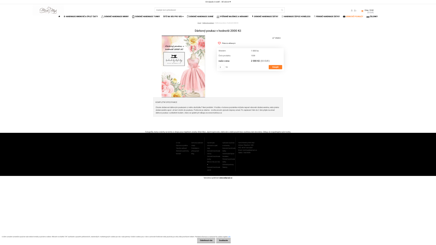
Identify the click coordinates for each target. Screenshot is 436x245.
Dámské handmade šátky (228, 149)
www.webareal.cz (225, 178)
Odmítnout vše (206, 240)
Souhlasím (223, 240)
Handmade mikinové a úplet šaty (212, 145)
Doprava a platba (182, 145)
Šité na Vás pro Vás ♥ (213, 163)
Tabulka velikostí (181, 148)
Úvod (199, 23)
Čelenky (224, 167)
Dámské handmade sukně (213, 168)
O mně (178, 143)
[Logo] (48, 10)
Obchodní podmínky (182, 151)
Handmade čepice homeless (228, 155)
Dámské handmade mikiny (213, 152)
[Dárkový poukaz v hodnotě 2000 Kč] (183, 36)
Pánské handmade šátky (228, 160)
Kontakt (178, 153)
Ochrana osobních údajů (197, 144)
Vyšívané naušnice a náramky (228, 144)
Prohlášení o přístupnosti (195, 149)
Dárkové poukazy (208, 23)
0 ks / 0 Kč (369, 10)
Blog (192, 153)
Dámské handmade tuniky (213, 158)
